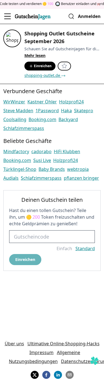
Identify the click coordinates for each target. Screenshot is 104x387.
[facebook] (46, 374)
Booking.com (42, 119)
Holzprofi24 (71, 102)
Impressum (41, 352)
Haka (66, 111)
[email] (69, 374)
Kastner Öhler (42, 102)
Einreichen (43, 66)
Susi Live (42, 160)
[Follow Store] (64, 66)
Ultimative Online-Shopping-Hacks (63, 344)
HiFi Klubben (67, 151)
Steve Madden (18, 111)
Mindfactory (16, 151)
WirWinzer (14, 102)
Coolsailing (14, 119)
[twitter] (35, 374)
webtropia (78, 169)
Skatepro (83, 111)
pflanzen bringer (81, 178)
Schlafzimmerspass (23, 128)
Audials (11, 178)
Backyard (68, 119)
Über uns (14, 344)
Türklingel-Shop (19, 169)
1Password (47, 111)
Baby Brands (52, 169)
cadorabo (41, 151)
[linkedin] (58, 374)
